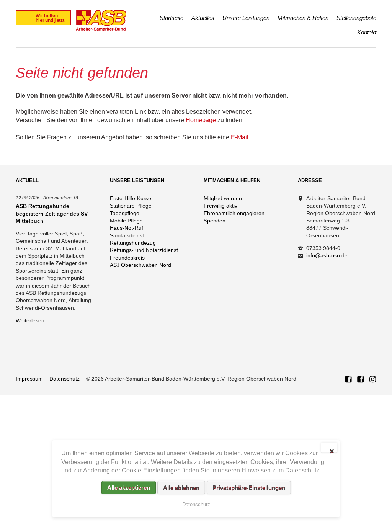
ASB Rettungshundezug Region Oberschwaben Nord (360, 379)
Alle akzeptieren (128, 487)
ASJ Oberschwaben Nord (140, 265)
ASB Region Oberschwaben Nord (348, 379)
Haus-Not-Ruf (126, 228)
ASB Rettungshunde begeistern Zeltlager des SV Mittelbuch (52, 213)
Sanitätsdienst (127, 235)
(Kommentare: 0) (60, 197)
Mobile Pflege (126, 220)
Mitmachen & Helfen (303, 18)
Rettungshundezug (133, 243)
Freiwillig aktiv (220, 206)
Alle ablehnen (181, 487)
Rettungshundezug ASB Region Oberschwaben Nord (372, 379)
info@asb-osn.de (327, 255)
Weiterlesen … (33, 320)
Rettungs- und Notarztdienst (144, 250)
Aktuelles (202, 18)
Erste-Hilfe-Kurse (130, 198)
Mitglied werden (223, 198)
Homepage (201, 120)
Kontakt (366, 32)
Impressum (29, 379)
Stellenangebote (356, 18)
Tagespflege (124, 213)
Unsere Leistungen (246, 18)
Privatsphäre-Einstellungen (248, 487)
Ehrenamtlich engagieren (234, 213)
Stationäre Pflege (131, 206)
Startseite (171, 18)
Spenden (214, 220)
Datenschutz (64, 379)
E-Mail (239, 137)
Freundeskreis (127, 258)
